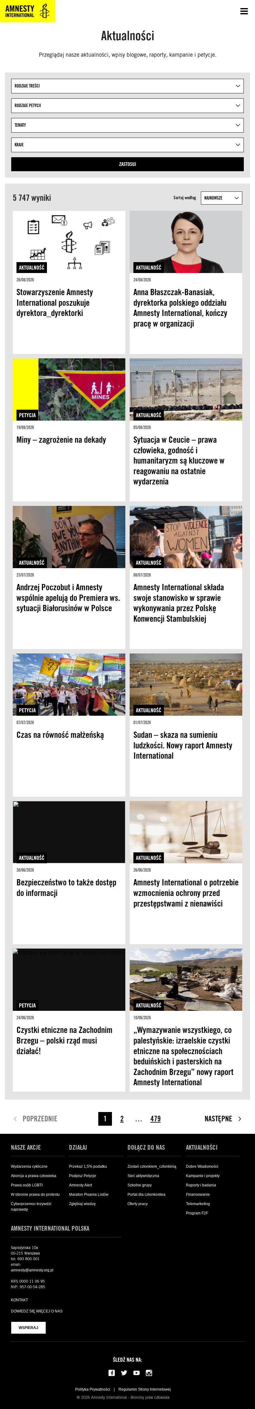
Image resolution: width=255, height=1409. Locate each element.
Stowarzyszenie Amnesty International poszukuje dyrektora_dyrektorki (54, 302)
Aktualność (31, 267)
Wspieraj (28, 1328)
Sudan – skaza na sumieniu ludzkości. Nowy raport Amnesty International (182, 745)
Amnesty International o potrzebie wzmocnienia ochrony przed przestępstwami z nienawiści (186, 892)
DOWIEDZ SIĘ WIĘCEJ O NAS (37, 1311)
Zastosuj (127, 164)
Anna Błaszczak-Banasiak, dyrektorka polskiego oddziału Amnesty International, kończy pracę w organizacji (180, 308)
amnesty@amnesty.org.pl (32, 1270)
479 (156, 1118)
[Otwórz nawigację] (244, 11)
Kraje (19, 144)
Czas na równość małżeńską (60, 734)
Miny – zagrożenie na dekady (61, 439)
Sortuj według (185, 197)
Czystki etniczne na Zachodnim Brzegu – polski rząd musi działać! (64, 1040)
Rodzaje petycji (28, 105)
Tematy (20, 125)
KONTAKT (19, 1300)
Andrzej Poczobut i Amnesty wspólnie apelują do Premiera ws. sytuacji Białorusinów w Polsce (68, 597)
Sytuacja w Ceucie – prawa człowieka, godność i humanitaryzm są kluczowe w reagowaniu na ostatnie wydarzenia (179, 460)
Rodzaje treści (27, 85)
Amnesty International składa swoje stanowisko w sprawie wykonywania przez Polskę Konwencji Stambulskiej (178, 603)
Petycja (27, 415)
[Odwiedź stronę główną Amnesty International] (27, 11)
